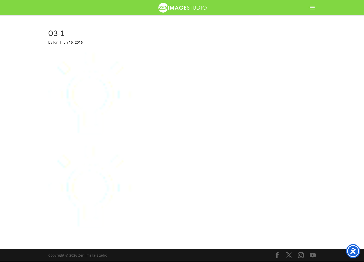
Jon (55, 42)
